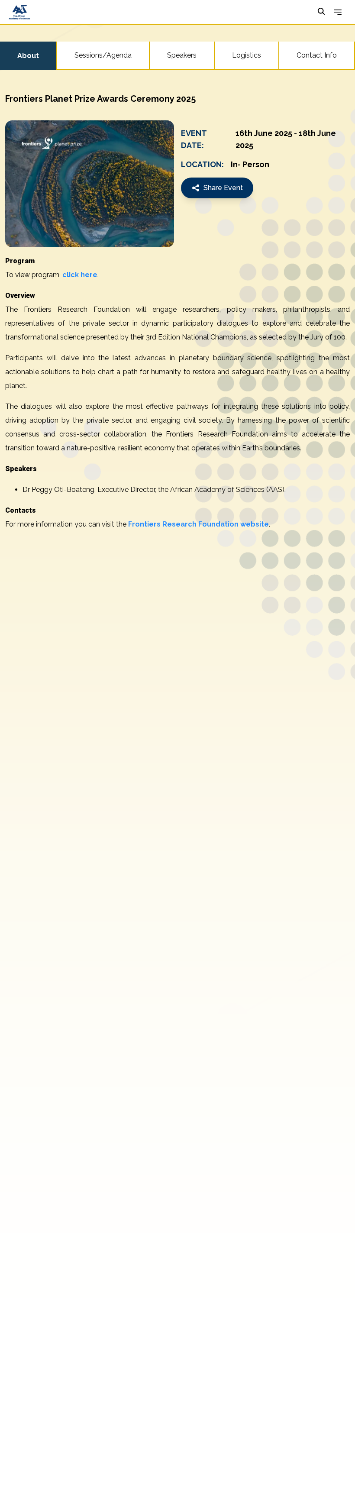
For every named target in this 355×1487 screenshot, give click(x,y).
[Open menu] (337, 12)
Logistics (246, 55)
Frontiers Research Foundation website (198, 524)
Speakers (182, 55)
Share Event (223, 188)
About (28, 56)
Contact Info (317, 55)
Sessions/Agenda (103, 55)
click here (79, 275)
